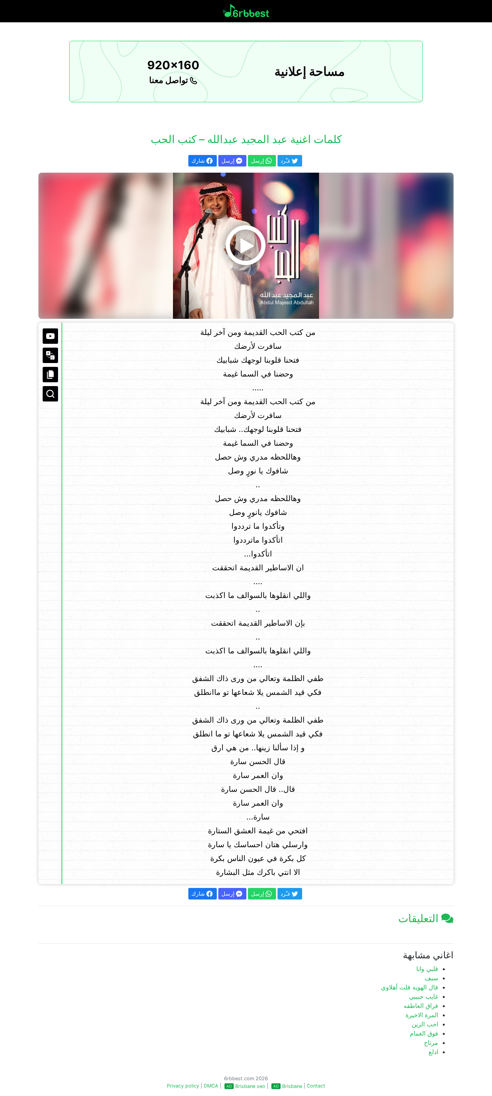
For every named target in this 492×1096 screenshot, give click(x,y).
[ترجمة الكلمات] (50, 355)
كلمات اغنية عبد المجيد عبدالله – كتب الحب (246, 139)
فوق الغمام (424, 1033)
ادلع (433, 1052)
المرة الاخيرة (422, 1015)
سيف (431, 978)
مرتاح (431, 1042)
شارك (198, 160)
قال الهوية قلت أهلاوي (409, 987)
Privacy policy (183, 1086)
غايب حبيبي (423, 996)
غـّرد (286, 160)
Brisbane (292, 1086)
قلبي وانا (427, 969)
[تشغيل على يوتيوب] (50, 336)
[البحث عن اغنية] (50, 393)
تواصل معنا (169, 80)
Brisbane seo (250, 1086)
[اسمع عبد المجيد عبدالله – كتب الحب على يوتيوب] (246, 246)
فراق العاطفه (421, 1005)
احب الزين (425, 1024)
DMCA (211, 1086)
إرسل (228, 160)
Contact (316, 1086)
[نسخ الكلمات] (50, 374)
